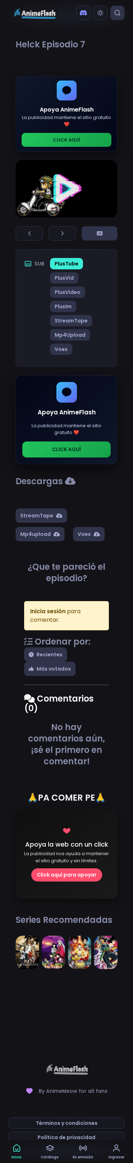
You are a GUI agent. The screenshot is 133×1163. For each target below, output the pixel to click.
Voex (61, 349)
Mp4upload (35, 534)
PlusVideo (68, 292)
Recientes (49, 654)
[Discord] (83, 13)
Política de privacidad (66, 1137)
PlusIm (63, 306)
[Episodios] (99, 233)
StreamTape (71, 320)
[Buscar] (117, 13)
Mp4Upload (70, 334)
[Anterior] (29, 233)
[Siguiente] (62, 233)
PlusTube (66, 263)
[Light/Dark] (100, 13)
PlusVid (64, 277)
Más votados (54, 668)
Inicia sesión (48, 611)
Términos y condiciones (67, 1123)
